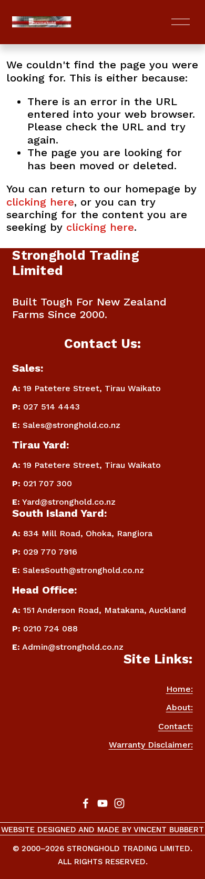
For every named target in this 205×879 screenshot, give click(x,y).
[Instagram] (119, 803)
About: (179, 707)
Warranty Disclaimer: (151, 745)
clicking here (40, 202)
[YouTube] (102, 803)
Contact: (175, 726)
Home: (179, 689)
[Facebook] (85, 803)
